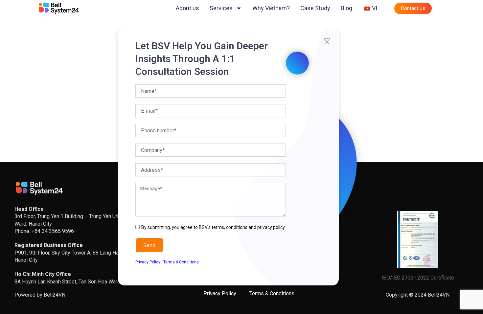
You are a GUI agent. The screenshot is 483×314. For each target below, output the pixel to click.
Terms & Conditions (181, 262)
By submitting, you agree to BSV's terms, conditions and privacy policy (213, 227)
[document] (241, 157)
